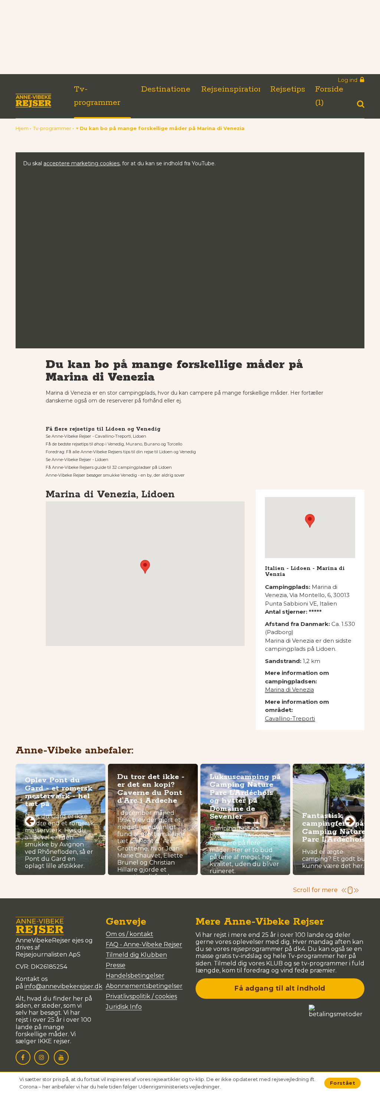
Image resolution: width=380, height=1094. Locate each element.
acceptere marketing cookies (81, 163)
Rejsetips (287, 89)
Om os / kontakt (129, 934)
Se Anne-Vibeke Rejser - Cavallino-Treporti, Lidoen (96, 436)
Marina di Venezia (289, 689)
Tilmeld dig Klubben (136, 954)
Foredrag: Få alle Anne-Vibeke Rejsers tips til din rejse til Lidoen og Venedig (121, 451)
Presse (115, 965)
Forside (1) (329, 96)
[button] (160, 128)
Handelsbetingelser (135, 975)
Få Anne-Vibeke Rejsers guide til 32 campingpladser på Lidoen (109, 467)
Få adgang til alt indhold (280, 988)
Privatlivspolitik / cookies (141, 996)
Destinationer (167, 89)
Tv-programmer (97, 96)
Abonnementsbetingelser (144, 985)
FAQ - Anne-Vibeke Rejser (144, 944)
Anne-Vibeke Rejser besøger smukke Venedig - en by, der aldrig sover (115, 475)
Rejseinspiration (232, 89)
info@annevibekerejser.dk (63, 986)
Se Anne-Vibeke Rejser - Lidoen (77, 459)
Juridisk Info (124, 1006)
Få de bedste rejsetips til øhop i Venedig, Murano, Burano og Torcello (114, 444)
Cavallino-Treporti (290, 718)
